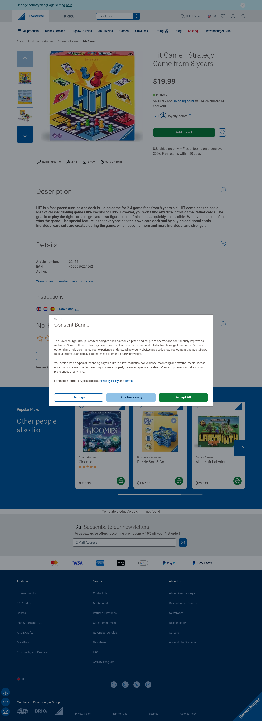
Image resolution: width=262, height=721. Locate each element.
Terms (129, 381)
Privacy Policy (110, 381)
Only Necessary (131, 397)
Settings (79, 397)
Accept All (183, 397)
